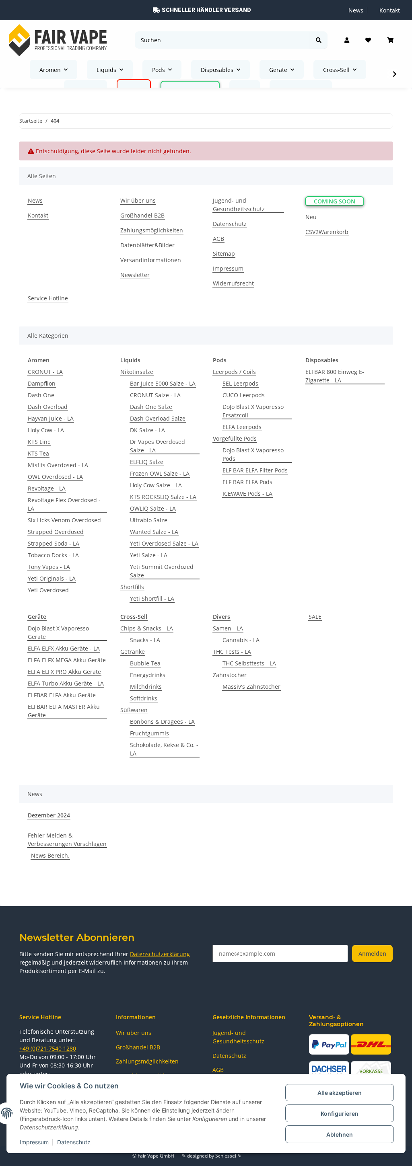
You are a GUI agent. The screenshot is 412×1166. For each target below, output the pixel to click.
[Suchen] (319, 40)
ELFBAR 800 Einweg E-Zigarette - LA (334, 376)
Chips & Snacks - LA (146, 628)
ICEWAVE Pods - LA (247, 493)
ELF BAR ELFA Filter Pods (255, 470)
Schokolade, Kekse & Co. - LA (164, 749)
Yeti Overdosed (48, 590)
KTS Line (39, 441)
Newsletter (135, 275)
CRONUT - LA (45, 372)
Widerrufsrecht (233, 283)
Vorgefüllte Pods (235, 438)
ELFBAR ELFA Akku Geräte (62, 695)
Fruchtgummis (149, 733)
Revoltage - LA (47, 488)
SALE (315, 616)
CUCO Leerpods (243, 395)
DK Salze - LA (147, 430)
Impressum (34, 1142)
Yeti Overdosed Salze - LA (164, 543)
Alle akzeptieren (339, 1092)
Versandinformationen (150, 260)
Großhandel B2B (142, 215)
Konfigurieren (339, 1113)
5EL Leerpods (240, 383)
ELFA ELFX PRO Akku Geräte (64, 671)
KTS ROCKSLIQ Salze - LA (163, 497)
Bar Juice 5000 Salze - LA (163, 383)
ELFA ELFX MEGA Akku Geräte (67, 660)
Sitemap (224, 253)
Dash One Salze (151, 407)
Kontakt (38, 215)
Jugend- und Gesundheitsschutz (239, 205)
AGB (218, 238)
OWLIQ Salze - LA (153, 508)
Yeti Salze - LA (148, 555)
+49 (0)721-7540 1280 (47, 1048)
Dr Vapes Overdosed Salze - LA (157, 446)
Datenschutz (74, 1142)
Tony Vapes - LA (49, 567)
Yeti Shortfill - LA (152, 598)
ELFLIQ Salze (146, 462)
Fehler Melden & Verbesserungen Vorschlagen (67, 839)
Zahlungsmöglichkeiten (151, 230)
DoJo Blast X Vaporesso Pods (253, 454)
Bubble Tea (145, 663)
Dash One (41, 395)
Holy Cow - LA (46, 430)
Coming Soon (334, 201)
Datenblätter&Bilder (147, 245)
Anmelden (372, 953)
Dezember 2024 (49, 815)
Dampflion (42, 383)
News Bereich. (50, 855)
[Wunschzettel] (368, 40)
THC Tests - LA (232, 651)
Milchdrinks (146, 686)
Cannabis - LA (241, 640)
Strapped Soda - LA (53, 543)
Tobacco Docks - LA (53, 555)
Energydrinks (147, 675)
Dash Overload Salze (157, 418)
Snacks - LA (145, 640)
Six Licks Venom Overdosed (64, 520)
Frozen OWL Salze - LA (160, 473)
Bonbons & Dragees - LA (162, 721)
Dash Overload (48, 407)
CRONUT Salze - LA (155, 395)
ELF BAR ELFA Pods (247, 482)
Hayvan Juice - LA (51, 418)
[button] (346, 40)
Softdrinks (143, 698)
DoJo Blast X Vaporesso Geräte (58, 632)
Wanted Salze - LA (154, 532)
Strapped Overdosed (56, 532)
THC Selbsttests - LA (249, 663)
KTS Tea (38, 453)
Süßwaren (134, 710)
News (35, 200)
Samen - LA (228, 628)
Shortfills (132, 587)
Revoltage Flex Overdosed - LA (64, 504)
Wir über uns (138, 200)
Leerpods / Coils (234, 372)
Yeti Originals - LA (52, 578)
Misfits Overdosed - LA (58, 465)
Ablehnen (339, 1134)
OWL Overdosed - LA (55, 476)
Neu (311, 217)
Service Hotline (48, 298)
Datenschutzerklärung (160, 954)
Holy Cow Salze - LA (156, 485)
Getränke (132, 651)
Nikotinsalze (136, 372)
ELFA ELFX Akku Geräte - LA (64, 648)
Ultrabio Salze (148, 520)
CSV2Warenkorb (326, 232)
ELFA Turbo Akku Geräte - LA (66, 683)
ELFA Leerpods (242, 427)
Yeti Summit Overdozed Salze (162, 571)
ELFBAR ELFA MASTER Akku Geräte (64, 711)
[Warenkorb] (390, 40)
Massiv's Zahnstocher (251, 686)
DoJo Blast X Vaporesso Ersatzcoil (253, 411)
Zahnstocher (230, 675)
